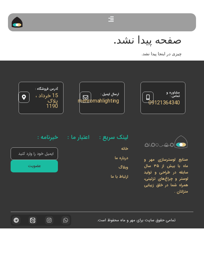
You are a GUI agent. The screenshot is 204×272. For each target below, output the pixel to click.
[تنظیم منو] (111, 19)
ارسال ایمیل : (109, 94)
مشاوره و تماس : (173, 94)
